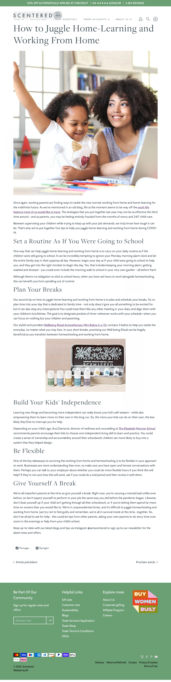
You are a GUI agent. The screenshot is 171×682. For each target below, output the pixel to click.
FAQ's (65, 636)
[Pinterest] (151, 656)
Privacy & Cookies (148, 662)
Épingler (44, 548)
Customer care (71, 605)
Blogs (65, 615)
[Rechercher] (148, 19)
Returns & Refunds (116, 662)
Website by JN (20, 670)
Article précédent (26, 562)
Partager (24, 548)
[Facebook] (146, 656)
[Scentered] (37, 15)
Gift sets (67, 599)
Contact (133, 662)
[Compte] (140, 19)
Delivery (99, 662)
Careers (107, 615)
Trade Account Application (78, 620)
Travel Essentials (65, 19)
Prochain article (145, 562)
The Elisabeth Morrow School (137, 428)
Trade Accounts (95, 19)
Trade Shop (69, 625)
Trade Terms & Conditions (78, 631)
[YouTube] (156, 656)
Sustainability (70, 610)
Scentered (28, 666)
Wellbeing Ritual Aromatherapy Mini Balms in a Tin (75, 325)
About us (122, 19)
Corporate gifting (113, 605)
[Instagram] (142, 656)
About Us (109, 599)
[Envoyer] (50, 620)
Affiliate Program (113, 610)
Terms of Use (151, 666)
